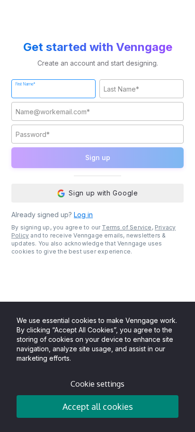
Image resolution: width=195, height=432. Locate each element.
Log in (83, 215)
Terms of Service (126, 227)
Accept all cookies (97, 406)
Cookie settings (97, 384)
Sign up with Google (103, 193)
